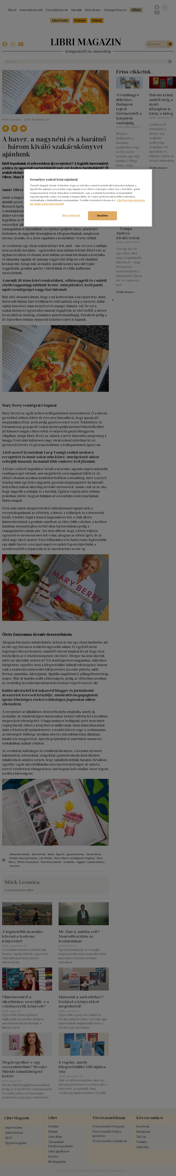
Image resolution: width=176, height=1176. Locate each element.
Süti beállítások (71, 215)
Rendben (102, 215)
